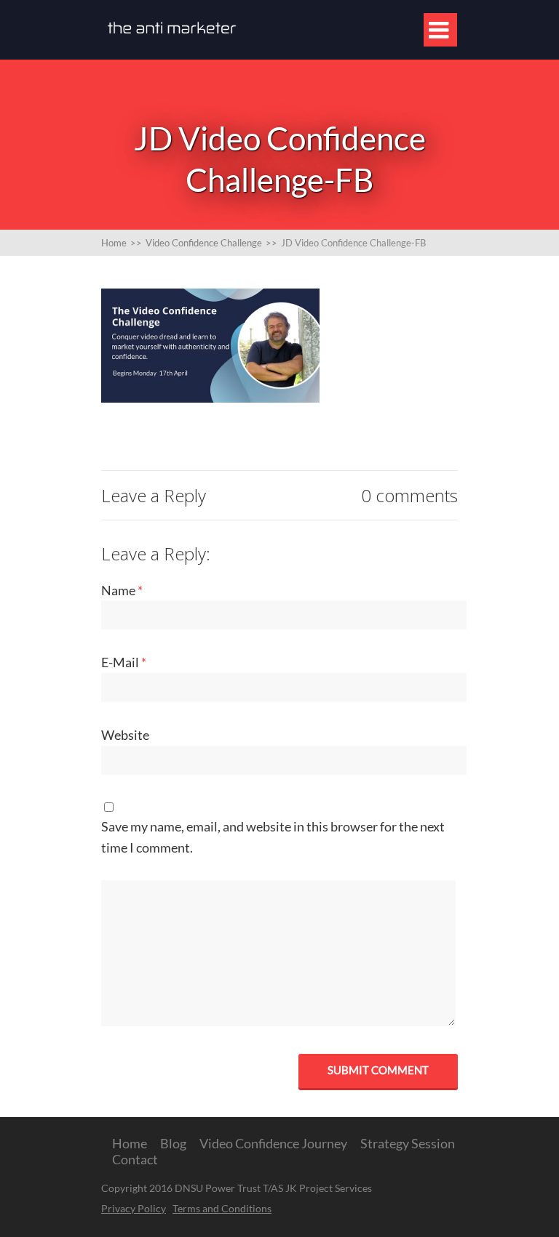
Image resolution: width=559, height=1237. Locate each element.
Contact (135, 1159)
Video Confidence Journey (273, 1143)
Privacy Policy (133, 1208)
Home (129, 1143)
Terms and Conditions (222, 1208)
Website (125, 735)
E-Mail (123, 662)
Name (122, 590)
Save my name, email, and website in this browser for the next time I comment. (273, 836)
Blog (173, 1143)
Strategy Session (407, 1143)
